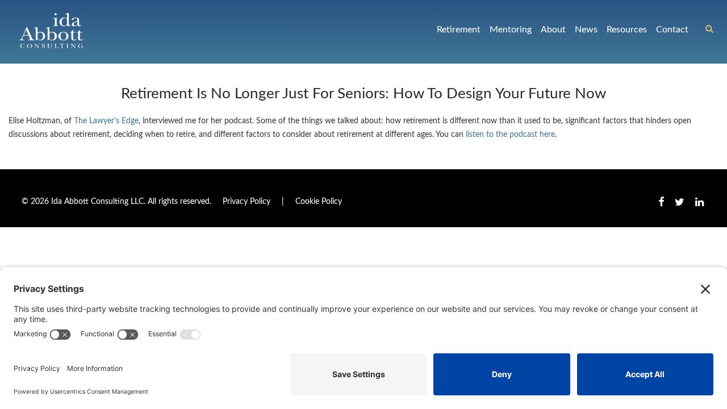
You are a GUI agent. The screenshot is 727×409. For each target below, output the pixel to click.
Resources (627, 29)
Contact (672, 29)
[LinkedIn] (700, 202)
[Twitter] (679, 202)
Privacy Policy (246, 202)
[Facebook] (661, 202)
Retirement (459, 29)
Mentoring (511, 29)
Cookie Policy (318, 202)
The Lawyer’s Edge (106, 121)
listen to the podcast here (510, 135)
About (553, 29)
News (586, 29)
